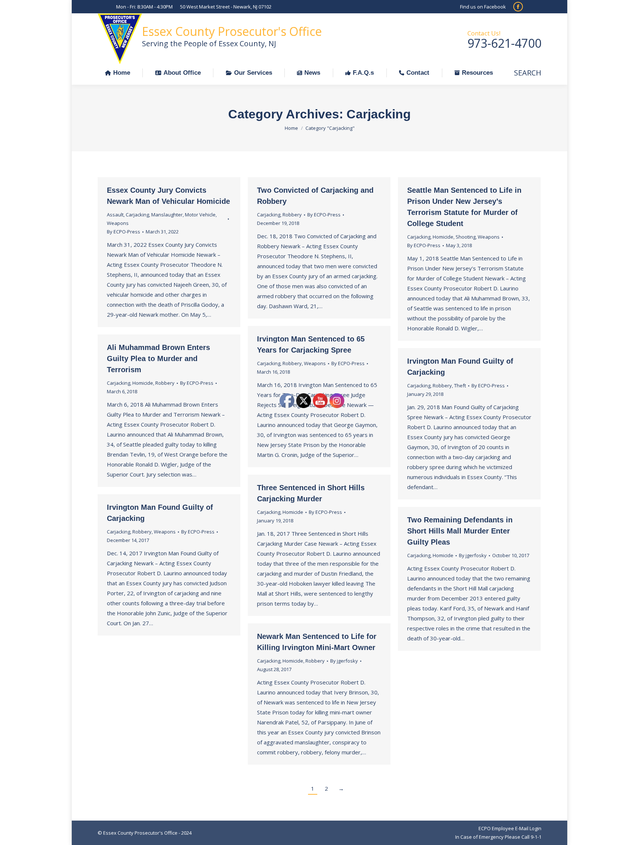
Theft (460, 385)
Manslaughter (167, 214)
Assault (115, 214)
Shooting (466, 236)
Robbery (292, 214)
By (123, 231)
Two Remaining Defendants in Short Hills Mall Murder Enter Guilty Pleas (460, 531)
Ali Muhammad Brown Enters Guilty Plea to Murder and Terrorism (158, 358)
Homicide (443, 236)
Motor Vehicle (200, 214)
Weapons (118, 223)
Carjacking (137, 214)
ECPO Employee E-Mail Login (510, 828)
